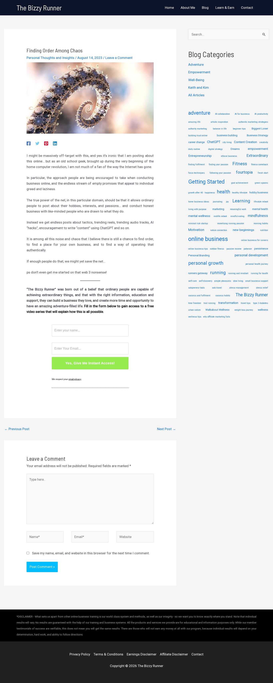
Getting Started (206, 182)
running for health (259, 273)
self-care (192, 281)
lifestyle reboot (261, 201)
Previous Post (16, 429)
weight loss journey (243, 310)
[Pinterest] (46, 143)
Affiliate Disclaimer (174, 654)
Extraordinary (257, 155)
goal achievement (239, 183)
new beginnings (243, 230)
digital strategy (215, 149)
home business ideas (198, 201)
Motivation (196, 230)
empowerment (258, 149)
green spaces (261, 183)
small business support (256, 281)
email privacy (75, 379)
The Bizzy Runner (39, 7)
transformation (228, 303)
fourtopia (244, 172)
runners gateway (197, 273)
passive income (233, 249)
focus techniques (196, 173)
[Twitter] (37, 143)
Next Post (166, 429)
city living (227, 142)
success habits (222, 295)
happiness (210, 192)
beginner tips (239, 128)
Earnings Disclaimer (141, 654)
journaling (217, 201)
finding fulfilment (196, 164)
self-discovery (205, 281)
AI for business (242, 114)
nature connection (218, 230)
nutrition (264, 230)
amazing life (194, 122)
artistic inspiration (219, 122)
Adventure (196, 65)
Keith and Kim (198, 87)
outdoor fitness (217, 249)
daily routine (194, 149)
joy (227, 201)
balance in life (220, 128)
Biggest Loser (260, 128)
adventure (199, 113)
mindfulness (258, 216)
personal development (251, 255)
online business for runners (254, 240)
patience (248, 249)
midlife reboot (220, 216)
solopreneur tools (196, 287)
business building (227, 135)
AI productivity (261, 114)
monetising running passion (230, 223)
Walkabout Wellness (217, 309)
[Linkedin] (55, 143)
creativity (263, 142)
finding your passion (218, 164)
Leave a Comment (119, 58)
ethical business (229, 156)
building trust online (197, 135)
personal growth (205, 263)
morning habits (261, 223)
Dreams (235, 148)
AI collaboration (222, 114)
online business (208, 239)
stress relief (262, 287)
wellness (263, 309)
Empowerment (199, 72)
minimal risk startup (198, 223)
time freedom (194, 303)
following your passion (220, 173)
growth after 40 (195, 192)
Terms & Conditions (108, 654)
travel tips (245, 303)
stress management (239, 287)
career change (196, 142)
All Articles (196, 95)
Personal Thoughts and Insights (50, 58)
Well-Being (196, 80)
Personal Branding (199, 255)
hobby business (258, 192)
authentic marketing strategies (253, 122)
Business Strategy (257, 135)
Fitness (239, 163)
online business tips (198, 249)
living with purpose (197, 209)
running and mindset (238, 273)
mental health (260, 209)
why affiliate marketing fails (216, 316)
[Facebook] (29, 143)
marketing (218, 209)
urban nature (194, 310)
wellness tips (194, 316)
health (223, 192)
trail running (209, 303)
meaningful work (238, 209)
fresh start (263, 173)
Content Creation (245, 142)
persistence (261, 248)
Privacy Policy (80, 654)
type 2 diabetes (260, 303)
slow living (238, 281)
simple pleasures (222, 281)
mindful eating (237, 216)
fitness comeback (259, 164)
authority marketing (197, 128)
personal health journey (256, 264)
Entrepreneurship (200, 156)
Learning (241, 200)
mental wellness (199, 216)
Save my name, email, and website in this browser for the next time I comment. (91, 553)
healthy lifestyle (239, 192)
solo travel (217, 287)
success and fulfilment (199, 295)
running (218, 272)
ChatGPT (213, 142)
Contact (197, 654)
